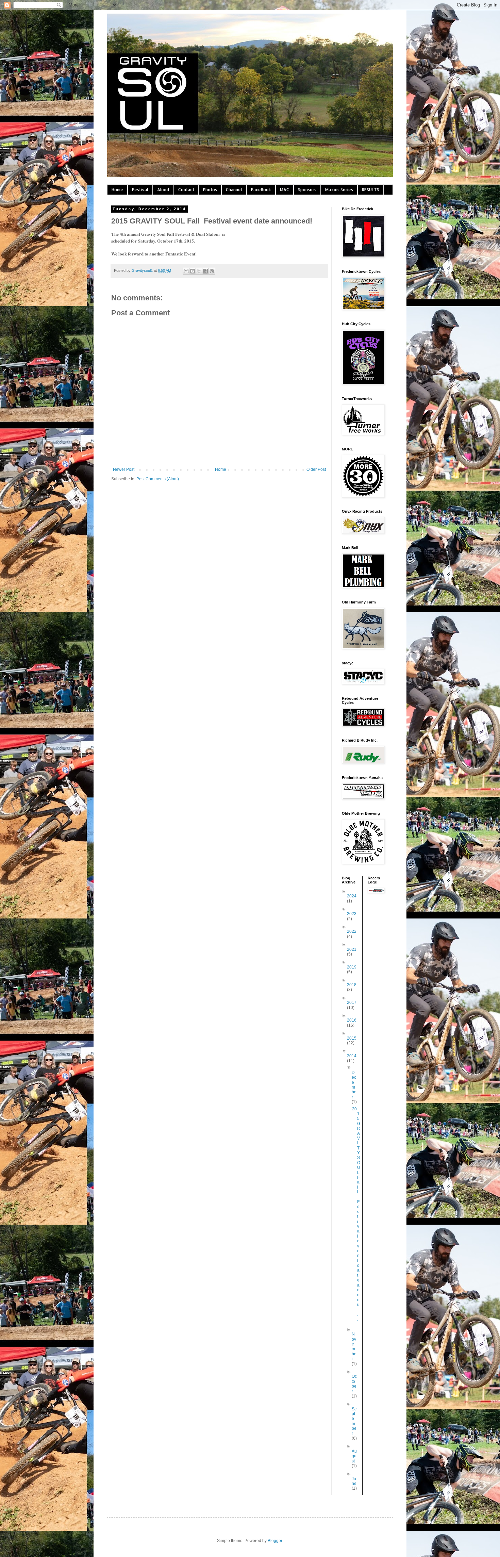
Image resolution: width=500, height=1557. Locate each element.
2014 (351, 1056)
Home (117, 189)
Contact (186, 189)
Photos (210, 189)
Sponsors (307, 189)
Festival (140, 189)
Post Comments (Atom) (157, 479)
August (354, 1456)
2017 (351, 1002)
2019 (351, 967)
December (354, 1084)
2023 (351, 913)
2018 (351, 984)
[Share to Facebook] (205, 271)
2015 (351, 1038)
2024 (351, 896)
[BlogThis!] (192, 271)
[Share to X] (199, 271)
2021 (351, 949)
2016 (351, 1020)
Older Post (316, 469)
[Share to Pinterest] (212, 271)
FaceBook (261, 189)
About (163, 189)
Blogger (275, 1540)
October (354, 1383)
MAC (284, 189)
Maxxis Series (339, 189)
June (354, 1481)
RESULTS (370, 189)
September (354, 1421)
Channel (234, 189)
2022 (351, 931)
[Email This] (186, 271)
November (354, 1346)
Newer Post (123, 469)
